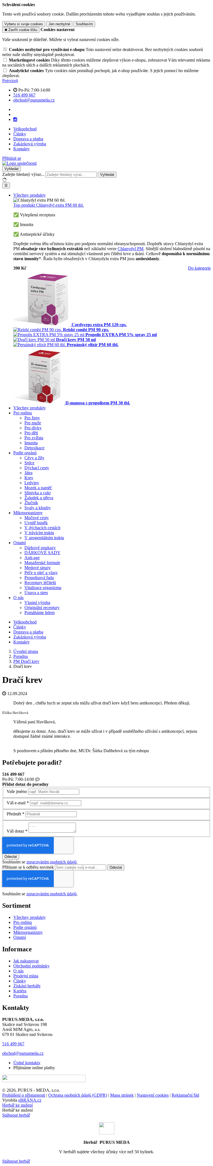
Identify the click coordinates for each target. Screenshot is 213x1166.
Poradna (20, 995)
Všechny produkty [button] (29, 195)
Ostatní (19, 542)
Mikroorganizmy (28, 512)
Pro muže (32, 422)
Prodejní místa (25, 976)
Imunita (31, 442)
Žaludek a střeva (38, 497)
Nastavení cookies (153, 1095)
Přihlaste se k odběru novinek (28, 867)
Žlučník (31, 502)
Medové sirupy (37, 567)
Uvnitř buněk (36, 522)
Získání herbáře (26, 986)
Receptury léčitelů (40, 582)
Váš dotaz (15, 831)
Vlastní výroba (37, 602)
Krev (28, 477)
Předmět (14, 814)
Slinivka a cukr (37, 492)
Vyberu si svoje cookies (23, 24)
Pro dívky (33, 427)
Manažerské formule (42, 562)
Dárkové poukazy (40, 547)
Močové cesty (36, 517)
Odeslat (10, 857)
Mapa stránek (122, 1095)
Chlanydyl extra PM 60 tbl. (48, 205)
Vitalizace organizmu (42, 587)
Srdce (29, 462)
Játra (28, 472)
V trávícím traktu (39, 532)
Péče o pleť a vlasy (41, 572)
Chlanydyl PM (130, 248)
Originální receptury (42, 607)
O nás (18, 597)
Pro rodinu (22, 412)
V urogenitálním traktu (44, 537)
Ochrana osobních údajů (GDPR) (77, 1095)
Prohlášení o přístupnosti (23, 1095)
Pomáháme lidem (39, 612)
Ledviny (31, 482)
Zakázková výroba (29, 143)
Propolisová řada (39, 577)
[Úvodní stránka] (19, 163)
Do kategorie (199, 268)
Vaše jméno (17, 791)
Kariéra (19, 990)
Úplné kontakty (26, 1062)
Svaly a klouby (37, 507)
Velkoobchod (25, 128)
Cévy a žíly (34, 457)
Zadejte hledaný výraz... (23, 174)
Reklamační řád (185, 1095)
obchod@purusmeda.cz (23, 1053)
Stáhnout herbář (16, 1115)
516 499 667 (13, 1043)
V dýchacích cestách (42, 527)
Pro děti (31, 432)
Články (19, 133)
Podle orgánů (25, 452)
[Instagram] (15, 119)
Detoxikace (34, 447)
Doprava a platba (28, 138)
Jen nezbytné (59, 24)
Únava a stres (36, 592)
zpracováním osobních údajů (51, 862)
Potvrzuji (10, 80)
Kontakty (21, 148)
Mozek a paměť (38, 487)
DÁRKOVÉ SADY (42, 552)
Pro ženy (32, 417)
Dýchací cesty (36, 467)
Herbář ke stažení (17, 1105)
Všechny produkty (29, 407)
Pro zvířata (33, 437)
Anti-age (32, 557)
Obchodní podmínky (31, 966)
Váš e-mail (16, 802)
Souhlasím (84, 24)
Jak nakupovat (26, 961)
